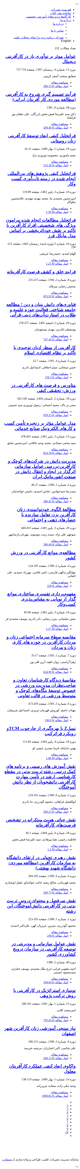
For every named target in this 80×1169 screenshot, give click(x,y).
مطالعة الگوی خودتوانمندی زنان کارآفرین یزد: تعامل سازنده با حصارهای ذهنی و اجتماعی (46, 514)
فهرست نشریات (61, 9)
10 (66, 1132)
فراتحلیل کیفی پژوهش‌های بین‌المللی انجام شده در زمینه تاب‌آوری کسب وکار (42, 178)
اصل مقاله (55, 86)
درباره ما (65, 20)
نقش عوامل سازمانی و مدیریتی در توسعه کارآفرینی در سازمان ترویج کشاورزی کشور (44, 949)
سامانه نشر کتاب (60, 13)
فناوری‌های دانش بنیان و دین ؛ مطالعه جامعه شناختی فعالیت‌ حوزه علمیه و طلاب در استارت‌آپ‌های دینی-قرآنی (41, 309)
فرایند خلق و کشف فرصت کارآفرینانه (41, 271)
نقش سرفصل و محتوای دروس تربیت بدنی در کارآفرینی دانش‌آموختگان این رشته (41, 905)
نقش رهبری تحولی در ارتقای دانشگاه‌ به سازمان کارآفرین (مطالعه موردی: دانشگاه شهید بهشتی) (41, 862)
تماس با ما (57, 30)
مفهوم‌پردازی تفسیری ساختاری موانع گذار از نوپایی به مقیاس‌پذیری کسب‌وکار (41, 599)
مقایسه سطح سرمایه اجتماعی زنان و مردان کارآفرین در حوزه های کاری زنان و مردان (41, 642)
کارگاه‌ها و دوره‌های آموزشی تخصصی (48, 16)
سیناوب (7, 1159)
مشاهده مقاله (59, 82)
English (66, 40)
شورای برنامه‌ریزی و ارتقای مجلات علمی (38, 37)
